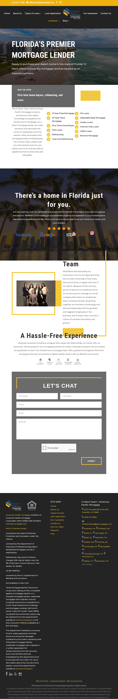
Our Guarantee (90, 14)
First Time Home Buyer (63, 125)
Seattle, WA (88, 542)
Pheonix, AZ (102, 542)
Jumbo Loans (86, 122)
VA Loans (84, 113)
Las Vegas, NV (101, 533)
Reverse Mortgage (89, 136)
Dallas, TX (88, 561)
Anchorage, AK (90, 546)
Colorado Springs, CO (93, 554)
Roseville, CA (89, 528)
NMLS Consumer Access (16, 528)
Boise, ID (87, 537)
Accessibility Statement (57, 681)
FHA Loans (57, 130)
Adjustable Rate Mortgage (92, 118)
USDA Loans (86, 131)
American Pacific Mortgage (18, 515)
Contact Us (105, 14)
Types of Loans (32, 14)
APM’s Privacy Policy (42, 681)
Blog (65, 21)
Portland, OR (104, 528)
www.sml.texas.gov (24, 620)
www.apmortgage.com (16, 524)
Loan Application (53, 14)
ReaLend (54, 530)
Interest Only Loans (89, 127)
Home (7, 14)
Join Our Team (57, 527)
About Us (17, 14)
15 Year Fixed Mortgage (63, 113)
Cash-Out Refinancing (62, 139)
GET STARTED (91, 95)
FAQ (52, 534)
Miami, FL (88, 533)
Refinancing (57, 134)
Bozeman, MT (102, 561)
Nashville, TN (101, 537)
